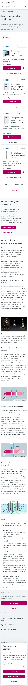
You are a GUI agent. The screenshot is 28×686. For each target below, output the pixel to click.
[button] (9, 64)
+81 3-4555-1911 (9, 625)
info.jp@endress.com (10, 629)
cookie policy (23, 666)
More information (5, 613)
